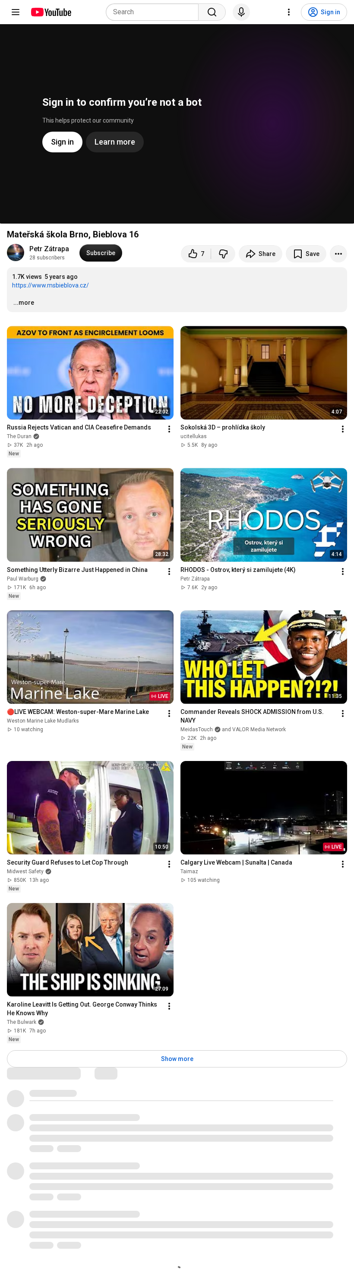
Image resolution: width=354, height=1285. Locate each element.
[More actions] (338, 253)
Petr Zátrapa (49, 249)
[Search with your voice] (241, 12)
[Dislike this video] (223, 253)
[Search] (212, 12)
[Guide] (15, 12)
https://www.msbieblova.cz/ (50, 285)
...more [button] (23, 302)
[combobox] (154, 12)
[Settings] (289, 12)
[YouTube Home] (50, 12)
